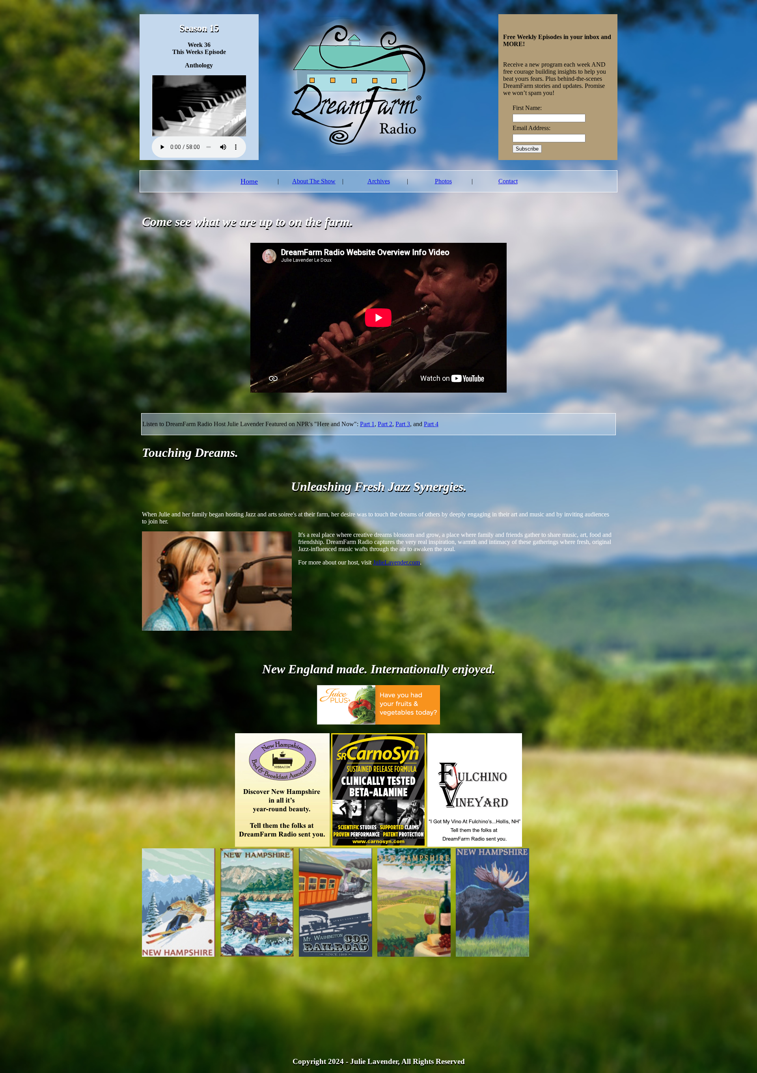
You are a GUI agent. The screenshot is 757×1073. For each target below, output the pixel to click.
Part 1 (367, 424)
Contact (508, 181)
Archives (378, 181)
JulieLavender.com (396, 562)
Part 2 (385, 424)
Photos (443, 181)
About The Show (314, 181)
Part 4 (431, 424)
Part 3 (402, 424)
